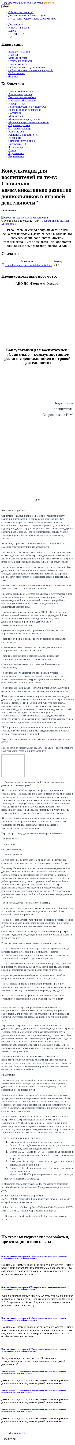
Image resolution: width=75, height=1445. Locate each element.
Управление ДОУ (18, 143)
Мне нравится (16, 1433)
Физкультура (16, 147)
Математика (15, 116)
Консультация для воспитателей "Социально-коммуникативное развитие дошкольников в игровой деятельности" (33, 1288)
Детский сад (15, 24)
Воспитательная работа (22, 97)
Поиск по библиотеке (21, 91)
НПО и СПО (16, 33)
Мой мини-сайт (17, 57)
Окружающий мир (19, 128)
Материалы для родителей (24, 119)
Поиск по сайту (17, 64)
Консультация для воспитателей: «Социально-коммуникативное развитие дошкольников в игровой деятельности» (34, 1257)
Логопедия (14, 112)
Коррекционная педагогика (24, 109)
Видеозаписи (16, 156)
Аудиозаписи (16, 153)
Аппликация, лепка (20, 94)
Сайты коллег (16, 73)
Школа (12, 30)
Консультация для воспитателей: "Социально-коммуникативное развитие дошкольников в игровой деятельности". (34, 1350)
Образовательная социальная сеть (27, 2)
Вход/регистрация (19, 51)
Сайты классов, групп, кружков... (28, 67)
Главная (13, 54)
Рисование (14, 137)
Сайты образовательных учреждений (30, 70)
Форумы (13, 76)
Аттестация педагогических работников (32, 18)
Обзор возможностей (20, 12)
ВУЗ (10, 36)
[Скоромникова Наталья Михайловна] (24, 217)
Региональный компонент (23, 134)
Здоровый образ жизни (22, 100)
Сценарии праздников (21, 140)
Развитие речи (16, 131)
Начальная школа (18, 27)
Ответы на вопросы (20, 60)
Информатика (16, 103)
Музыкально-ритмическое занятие (28, 122)
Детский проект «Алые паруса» (27, 15)
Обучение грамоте (19, 125)
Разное (12, 150)
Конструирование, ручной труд (27, 106)
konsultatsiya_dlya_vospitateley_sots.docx (28, 265)
